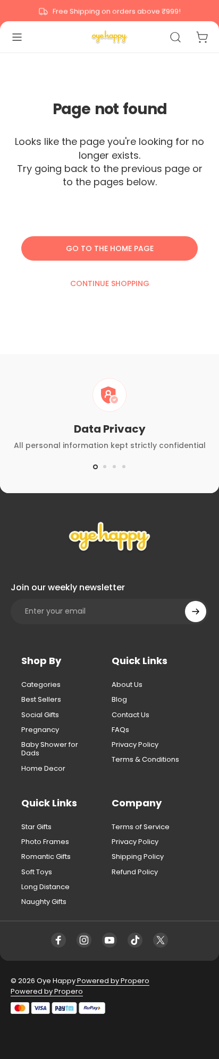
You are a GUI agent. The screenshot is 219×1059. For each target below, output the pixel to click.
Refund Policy (135, 872)
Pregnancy (40, 730)
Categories (41, 685)
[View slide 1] (95, 466)
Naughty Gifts (43, 902)
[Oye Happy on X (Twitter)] (160, 940)
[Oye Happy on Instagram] (84, 940)
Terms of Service (141, 827)
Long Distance (45, 887)
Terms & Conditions (145, 759)
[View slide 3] (114, 466)
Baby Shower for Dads (49, 749)
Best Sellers (41, 699)
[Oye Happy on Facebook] (58, 940)
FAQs (120, 730)
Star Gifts (36, 827)
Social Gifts (40, 715)
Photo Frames (45, 842)
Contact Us (130, 715)
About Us (127, 685)
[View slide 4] (124, 466)
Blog (119, 699)
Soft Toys (36, 872)
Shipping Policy (138, 857)
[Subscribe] (195, 611)
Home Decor (43, 768)
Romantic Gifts (46, 857)
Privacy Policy (135, 745)
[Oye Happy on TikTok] (135, 940)
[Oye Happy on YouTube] (109, 940)
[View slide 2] (105, 466)
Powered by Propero (112, 981)
